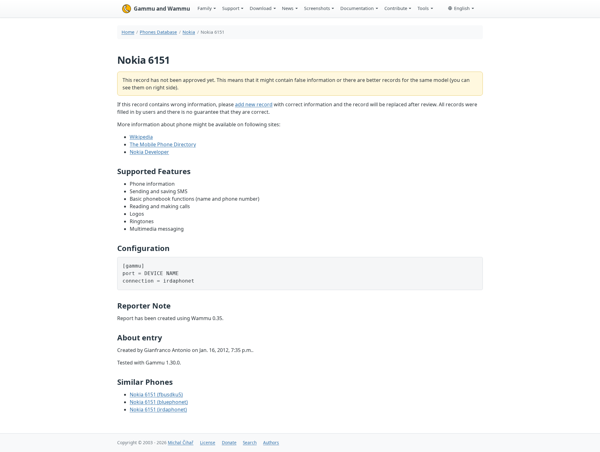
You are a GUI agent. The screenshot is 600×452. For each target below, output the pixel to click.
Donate (229, 442)
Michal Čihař (180, 442)
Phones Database (158, 32)
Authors (271, 442)
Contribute (395, 8)
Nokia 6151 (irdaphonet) (158, 409)
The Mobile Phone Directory (163, 144)
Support (230, 8)
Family (205, 8)
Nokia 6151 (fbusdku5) (156, 394)
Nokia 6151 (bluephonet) (159, 402)
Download (261, 8)
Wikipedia (141, 136)
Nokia (188, 32)
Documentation (357, 8)
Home (128, 32)
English (462, 8)
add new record (253, 104)
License (207, 442)
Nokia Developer (149, 151)
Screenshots (317, 8)
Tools (423, 8)
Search (250, 442)
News (287, 8)
